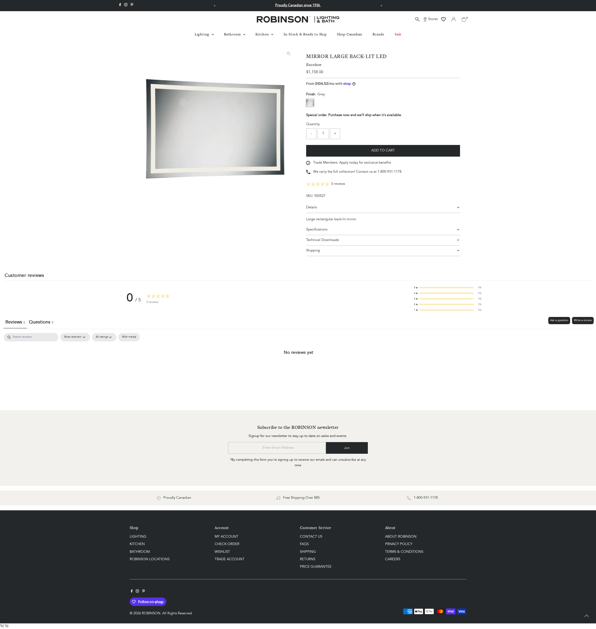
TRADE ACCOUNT (229, 559)
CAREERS (392, 559)
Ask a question (559, 320)
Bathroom (233, 34)
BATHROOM (140, 552)
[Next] (381, 5)
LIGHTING (138, 537)
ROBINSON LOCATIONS (149, 559)
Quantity (313, 124)
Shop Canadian (349, 34)
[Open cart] (463, 19)
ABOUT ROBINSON (401, 537)
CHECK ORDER (227, 544)
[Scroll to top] (586, 616)
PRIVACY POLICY (399, 544)
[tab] (41, 323)
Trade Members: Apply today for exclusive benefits (352, 163)
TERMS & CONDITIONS (404, 552)
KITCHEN (137, 544)
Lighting (202, 34)
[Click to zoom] (288, 53)
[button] (447, 287)
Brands (378, 34)
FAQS (304, 544)
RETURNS (307, 559)
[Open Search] (417, 19)
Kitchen (262, 34)
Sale (398, 34)
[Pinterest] (131, 5)
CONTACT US (311, 537)
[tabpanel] (298, 368)
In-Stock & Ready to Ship (305, 34)
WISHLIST (222, 552)
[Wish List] (443, 19)
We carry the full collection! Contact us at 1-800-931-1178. (357, 172)
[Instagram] (126, 5)
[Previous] (215, 5)
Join (347, 448)
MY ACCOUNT (226, 537)
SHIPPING (308, 552)
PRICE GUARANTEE (316, 567)
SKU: (309, 196)
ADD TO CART (383, 150)
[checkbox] (129, 337)
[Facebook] (120, 5)
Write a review (583, 320)
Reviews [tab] (15, 322)
